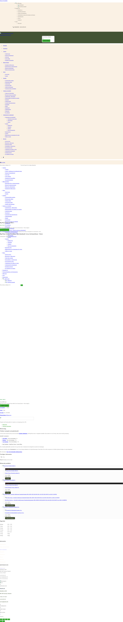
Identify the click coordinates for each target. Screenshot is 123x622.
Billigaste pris (8, 415)
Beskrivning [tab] (5, 424)
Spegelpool (7, 212)
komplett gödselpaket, (23, 433)
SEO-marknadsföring (4, 578)
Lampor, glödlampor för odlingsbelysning (13, 171)
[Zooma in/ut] (1, 619)
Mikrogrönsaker (6, 181)
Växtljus (4, 167)
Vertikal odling (8, 200)
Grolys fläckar (8, 176)
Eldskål (6, 218)
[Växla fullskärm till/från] (4, 619)
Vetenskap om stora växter (14, 231)
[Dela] (6, 619)
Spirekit (6, 193)
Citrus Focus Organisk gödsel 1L (12, 473)
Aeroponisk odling (9, 202)
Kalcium (4, 440)
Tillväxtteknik (10, 235)
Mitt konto (20, 23)
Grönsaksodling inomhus (10, 197)
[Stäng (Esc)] (9, 619)
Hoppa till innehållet (3, 0)
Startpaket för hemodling (10, 178)
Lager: (1, 410)
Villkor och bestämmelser (22, 13)
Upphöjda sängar (8, 211)
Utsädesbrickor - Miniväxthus (11, 207)
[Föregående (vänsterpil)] (1, 621)
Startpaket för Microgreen (10, 188)
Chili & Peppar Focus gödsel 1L (12, 487)
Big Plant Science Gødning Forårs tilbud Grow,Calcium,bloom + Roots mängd (14, 227)
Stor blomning (5, 441)
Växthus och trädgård (7, 205)
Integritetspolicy (20, 16)
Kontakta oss (17, 8)
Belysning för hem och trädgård (11, 221)
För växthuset (8, 225)
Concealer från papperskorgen (11, 214)
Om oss (19, 18)
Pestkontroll (7, 226)
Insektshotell (7, 219)
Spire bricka (7, 192)
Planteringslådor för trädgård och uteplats (13, 209)
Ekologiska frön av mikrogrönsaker (12, 183)
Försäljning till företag (22, 11)
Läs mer (7, 478)
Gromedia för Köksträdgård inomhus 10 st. (14, 512)
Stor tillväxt (5, 438)
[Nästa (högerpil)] (4, 621)
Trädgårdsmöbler (8, 216)
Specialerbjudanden (9, 179)
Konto (16, 21)
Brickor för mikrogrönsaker (10, 185)
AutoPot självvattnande (9, 204)
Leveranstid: (2, 407)
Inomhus (4, 195)
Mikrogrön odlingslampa (10, 186)
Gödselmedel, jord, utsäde (6, 231)
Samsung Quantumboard (10, 172)
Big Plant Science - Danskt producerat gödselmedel (15, 230)
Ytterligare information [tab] (7, 426)
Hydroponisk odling (9, 199)
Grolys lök (7, 174)
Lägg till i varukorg (4, 229)
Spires (4, 190)
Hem (0, 231)
